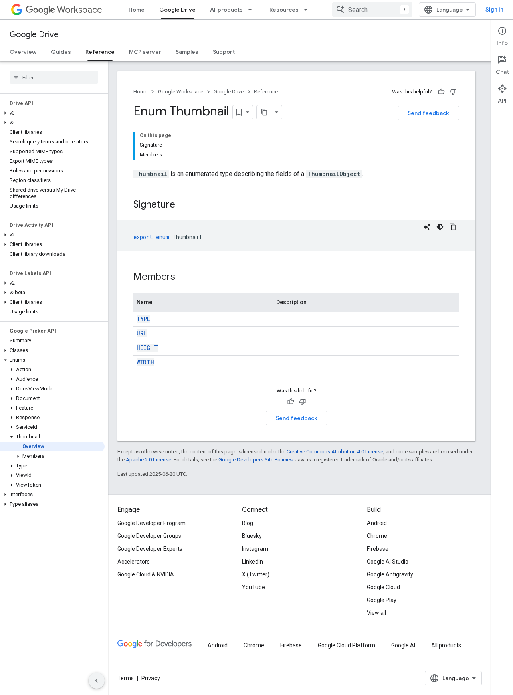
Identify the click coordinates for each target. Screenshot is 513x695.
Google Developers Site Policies (255, 460)
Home (137, 9)
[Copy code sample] (452, 226)
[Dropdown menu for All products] (252, 9)
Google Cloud (383, 587)
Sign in (494, 9)
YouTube (253, 587)
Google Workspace (180, 92)
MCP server (145, 51)
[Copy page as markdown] (264, 112)
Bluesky (252, 536)
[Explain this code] (427, 226)
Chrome (377, 536)
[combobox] (372, 9)
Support (224, 51)
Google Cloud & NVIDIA (145, 574)
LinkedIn (252, 561)
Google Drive (177, 9)
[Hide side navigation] (97, 681)
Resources (284, 9)
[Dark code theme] (440, 226)
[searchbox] (54, 77)
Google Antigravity (390, 574)
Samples (187, 51)
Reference (100, 51)
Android (377, 523)
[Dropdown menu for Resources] (308, 9)
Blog (247, 523)
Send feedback (428, 113)
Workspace (79, 9)
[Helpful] (441, 92)
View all (376, 613)
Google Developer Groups (149, 536)
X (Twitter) (255, 574)
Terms (125, 678)
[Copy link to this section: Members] (183, 277)
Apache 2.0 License (148, 460)
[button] (52, 113)
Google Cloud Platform (346, 645)
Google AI (403, 645)
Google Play (381, 600)
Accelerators (133, 561)
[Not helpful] (453, 92)
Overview (23, 51)
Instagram (255, 548)
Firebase (377, 548)
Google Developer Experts (149, 548)
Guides (61, 51)
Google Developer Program (151, 523)
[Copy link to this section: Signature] (183, 205)
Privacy (150, 678)
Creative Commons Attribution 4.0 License (335, 452)
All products (226, 9)
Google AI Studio (387, 561)
